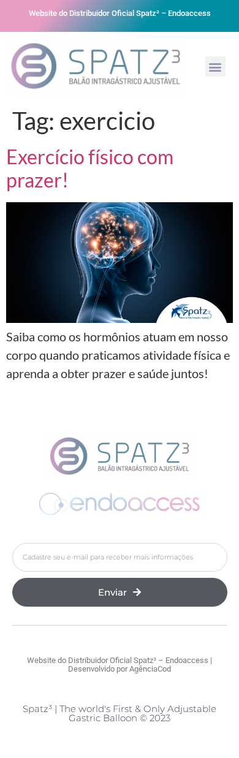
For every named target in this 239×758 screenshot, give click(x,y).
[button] (215, 66)
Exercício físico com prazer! (89, 168)
